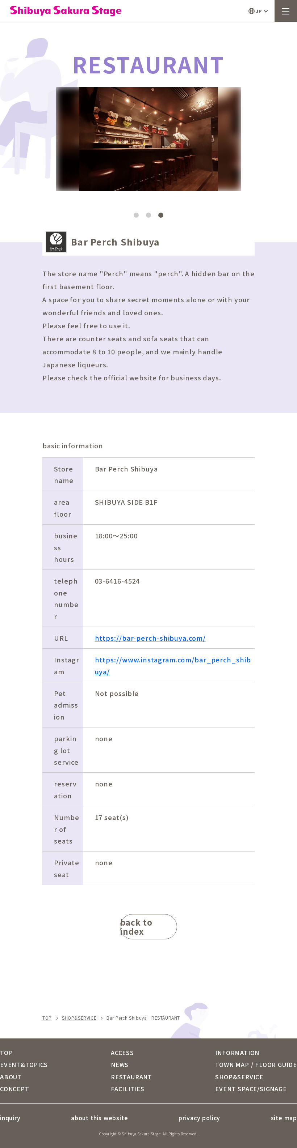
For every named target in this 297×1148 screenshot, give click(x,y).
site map (284, 1117)
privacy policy (199, 1117)
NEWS (120, 1064)
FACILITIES (128, 1088)
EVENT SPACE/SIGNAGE (250, 1088)
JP (259, 11)
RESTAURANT (131, 1076)
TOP (47, 1017)
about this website (99, 1117)
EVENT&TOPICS (24, 1064)
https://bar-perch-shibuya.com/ (150, 638)
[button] (194, 131)
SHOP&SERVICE (79, 1017)
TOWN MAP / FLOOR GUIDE (256, 1064)
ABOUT (11, 1076)
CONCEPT (14, 1088)
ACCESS (122, 1052)
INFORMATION (237, 1052)
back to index (136, 926)
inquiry (10, 1117)
